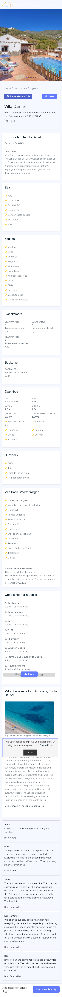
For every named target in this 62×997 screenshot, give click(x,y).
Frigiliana (34, 88)
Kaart (51, 96)
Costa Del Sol (20, 88)
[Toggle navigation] (53, 4)
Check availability (46, 989)
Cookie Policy (46, 745)
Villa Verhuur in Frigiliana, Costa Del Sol (25, 806)
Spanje (7, 88)
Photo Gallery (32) (20, 96)
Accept (30, 752)
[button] (26, 77)
